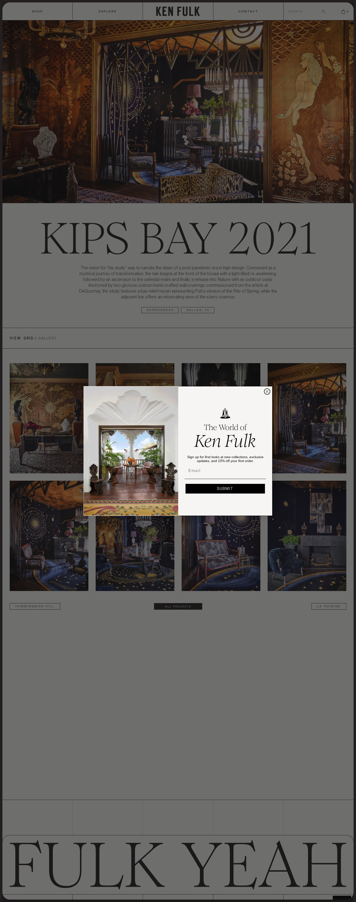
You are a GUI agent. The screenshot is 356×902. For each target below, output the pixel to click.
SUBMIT (225, 488)
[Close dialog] (267, 391)
